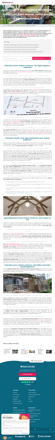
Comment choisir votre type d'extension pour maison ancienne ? (21, 47)
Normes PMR (32, 421)
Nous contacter (32, 392)
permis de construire (15, 92)
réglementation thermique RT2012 (37, 132)
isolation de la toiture (39, 320)
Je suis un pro (27, 378)
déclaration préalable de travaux (15, 122)
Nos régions (16, 396)
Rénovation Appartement (19, 412)
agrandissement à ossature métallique (13, 245)
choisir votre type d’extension (28, 34)
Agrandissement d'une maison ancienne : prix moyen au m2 (20, 49)
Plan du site (31, 396)
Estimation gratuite (27, 374)
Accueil (4, 25)
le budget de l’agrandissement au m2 (19, 233)
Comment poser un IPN (34, 413)
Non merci (6, 433)
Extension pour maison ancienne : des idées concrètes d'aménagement (23, 51)
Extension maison (10, 25)
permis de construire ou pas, (23, 71)
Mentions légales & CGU (34, 394)
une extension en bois (12, 244)
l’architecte (36, 89)
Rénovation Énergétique (19, 410)
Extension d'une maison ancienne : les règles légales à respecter (21, 44)
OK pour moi (25, 433)
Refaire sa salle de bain (34, 419)
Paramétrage (15, 433)
